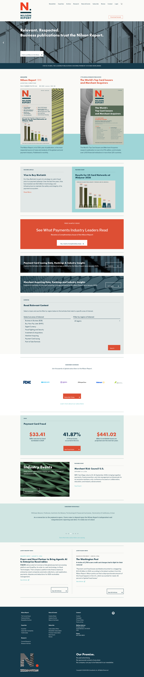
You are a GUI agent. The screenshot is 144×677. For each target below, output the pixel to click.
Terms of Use (79, 622)
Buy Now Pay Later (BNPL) (34, 323)
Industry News (52, 616)
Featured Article (25, 618)
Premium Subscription (55, 632)
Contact (110, 4)
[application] (47, 86)
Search (112, 348)
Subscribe (96, 4)
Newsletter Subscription (55, 630)
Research (76, 4)
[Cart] (122, 4)
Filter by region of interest (83, 317)
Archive (68, 4)
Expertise (61, 4)
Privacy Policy (80, 620)
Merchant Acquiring (32, 335)
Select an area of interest (34, 317)
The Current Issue (26, 616)
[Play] (40, 86)
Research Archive (26, 643)
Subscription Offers (54, 628)
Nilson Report (28, 80)
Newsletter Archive (26, 620)
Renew (103, 4)
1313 (39, 80)
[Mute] (54, 86)
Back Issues (52, 634)
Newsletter (52, 4)
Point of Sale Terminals (32, 341)
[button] (66, 533)
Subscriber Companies (27, 630)
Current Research (26, 641)
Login (116, 4)
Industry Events (53, 618)
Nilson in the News (53, 620)
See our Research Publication (32, 55)
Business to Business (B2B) (34, 320)
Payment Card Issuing (32, 338)
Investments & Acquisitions (34, 332)
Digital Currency (30, 326)
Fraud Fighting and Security (34, 329)
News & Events (85, 4)
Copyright (78, 618)
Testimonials (24, 632)
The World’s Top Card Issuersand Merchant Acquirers (96, 81)
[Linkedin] (113, 613)
